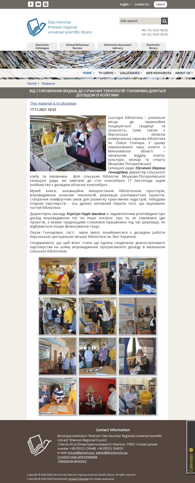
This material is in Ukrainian (53, 103)
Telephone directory (72, 461)
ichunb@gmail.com (81, 453)
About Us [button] (182, 73)
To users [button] (105, 73)
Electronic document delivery (117, 46)
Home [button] (87, 73)
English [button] (124, 4)
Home (32, 83)
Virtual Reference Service (77, 46)
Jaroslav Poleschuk (79, 479)
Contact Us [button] (142, 4)
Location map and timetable (77, 457)
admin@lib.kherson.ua (111, 453)
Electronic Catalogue (42, 46)
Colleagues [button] (129, 73)
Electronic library (153, 46)
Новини (48, 83)
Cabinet (160, 4)
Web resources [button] (158, 73)
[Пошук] (164, 21)
